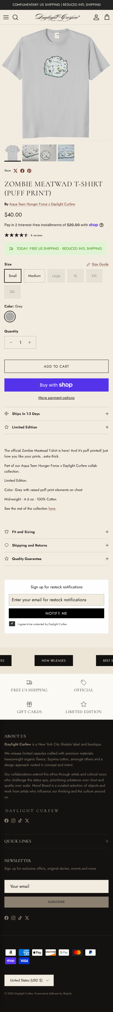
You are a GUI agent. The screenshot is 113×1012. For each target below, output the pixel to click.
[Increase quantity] (31, 342)
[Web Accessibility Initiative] (2, 1005)
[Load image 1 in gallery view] (56, 83)
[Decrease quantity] (9, 342)
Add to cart (56, 366)
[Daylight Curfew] (56, 17)
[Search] (18, 17)
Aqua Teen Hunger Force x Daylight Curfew (42, 204)
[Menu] (6, 17)
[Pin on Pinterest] (29, 171)
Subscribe (56, 902)
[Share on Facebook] (22, 171)
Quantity (11, 331)
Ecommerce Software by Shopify (53, 993)
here (52, 508)
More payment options (56, 397)
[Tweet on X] (15, 171)
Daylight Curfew (24, 993)
